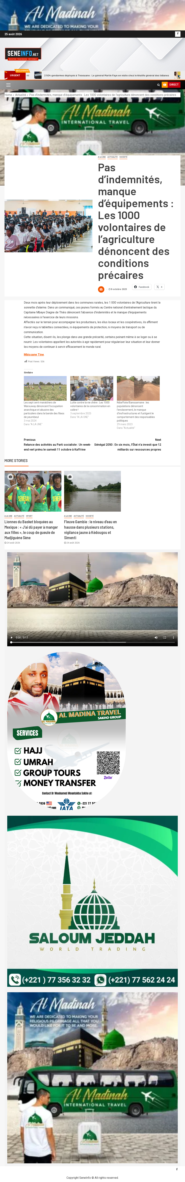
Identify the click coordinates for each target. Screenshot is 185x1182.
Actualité (112, 157)
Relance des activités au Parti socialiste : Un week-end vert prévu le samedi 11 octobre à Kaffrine (57, 444)
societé (123, 157)
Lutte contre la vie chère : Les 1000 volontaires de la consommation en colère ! (90, 406)
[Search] (158, 84)
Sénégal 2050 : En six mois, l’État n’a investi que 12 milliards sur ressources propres (127, 444)
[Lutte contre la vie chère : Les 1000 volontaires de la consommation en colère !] (91, 388)
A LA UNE (102, 157)
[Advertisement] (92, 124)
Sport (29, 516)
